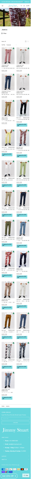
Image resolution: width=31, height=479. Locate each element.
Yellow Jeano (4, 154)
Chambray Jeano (19, 241)
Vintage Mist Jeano (19, 74)
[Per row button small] (27, 51)
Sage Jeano (18, 184)
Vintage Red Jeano (5, 74)
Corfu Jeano (4, 360)
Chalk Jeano (18, 301)
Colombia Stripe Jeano (6, 301)
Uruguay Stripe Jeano (6, 389)
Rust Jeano (4, 332)
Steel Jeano (18, 332)
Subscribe (14, 422)
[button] (2, 6)
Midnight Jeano (19, 271)
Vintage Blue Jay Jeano (6, 99)
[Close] (15, 476)
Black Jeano (18, 125)
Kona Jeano (4, 271)
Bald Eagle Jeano (19, 154)
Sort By (3, 54)
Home (3, 406)
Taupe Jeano (4, 213)
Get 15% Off (7, 476)
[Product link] (8, 65)
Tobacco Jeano (4, 125)
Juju (18, 464)
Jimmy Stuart (8, 464)
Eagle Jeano (18, 360)
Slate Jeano (4, 241)
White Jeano (4, 184)
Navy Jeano (18, 213)
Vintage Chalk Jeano (20, 99)
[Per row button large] (24, 51)
